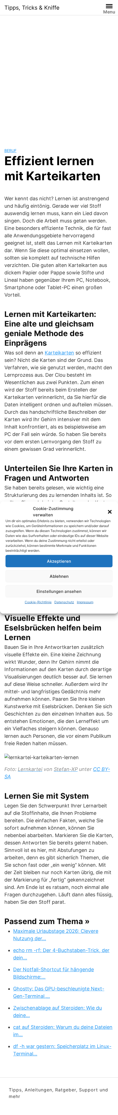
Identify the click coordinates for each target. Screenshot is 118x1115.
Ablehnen (59, 576)
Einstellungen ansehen (59, 591)
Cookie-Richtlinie (38, 602)
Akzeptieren (59, 561)
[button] (110, 511)
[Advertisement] (59, 77)
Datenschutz (64, 602)
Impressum (85, 602)
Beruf (10, 150)
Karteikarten (59, 353)
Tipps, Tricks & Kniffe (32, 7)
